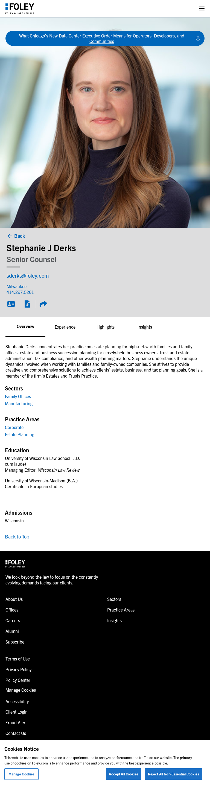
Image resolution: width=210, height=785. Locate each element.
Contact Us (15, 733)
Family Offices (18, 396)
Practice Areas (121, 609)
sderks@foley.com (28, 275)
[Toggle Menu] (202, 9)
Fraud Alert (16, 722)
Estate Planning (19, 434)
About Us (14, 599)
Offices (11, 609)
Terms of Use (17, 658)
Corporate (14, 427)
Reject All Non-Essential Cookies (173, 774)
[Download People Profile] (27, 304)
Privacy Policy (18, 669)
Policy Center (17, 680)
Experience (65, 326)
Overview (25, 326)
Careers (12, 620)
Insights (145, 326)
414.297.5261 (17, 292)
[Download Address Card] (11, 304)
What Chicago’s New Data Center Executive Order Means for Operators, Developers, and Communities (101, 38)
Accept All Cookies (123, 774)
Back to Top (17, 536)
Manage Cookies (21, 774)
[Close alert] (198, 38)
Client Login (16, 711)
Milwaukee (17, 286)
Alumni (12, 631)
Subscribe (14, 641)
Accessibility (17, 701)
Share (43, 304)
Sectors (114, 599)
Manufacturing (19, 403)
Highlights (105, 326)
